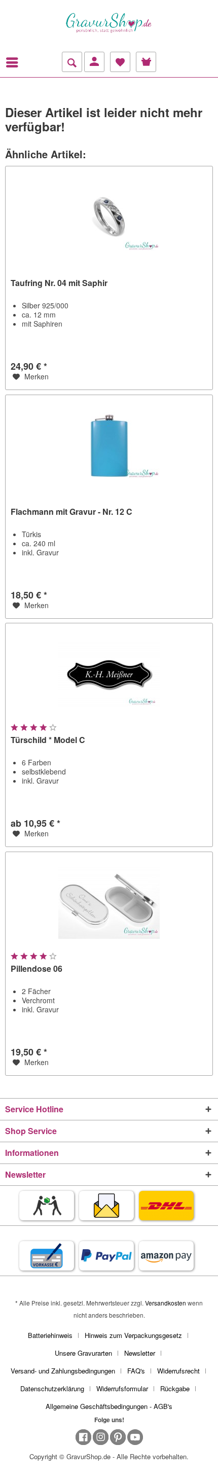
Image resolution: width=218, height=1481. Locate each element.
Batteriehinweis (50, 1335)
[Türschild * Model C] (109, 674)
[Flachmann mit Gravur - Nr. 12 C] (109, 445)
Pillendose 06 (36, 969)
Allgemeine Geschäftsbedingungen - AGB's (109, 1406)
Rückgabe (175, 1388)
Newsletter (139, 1353)
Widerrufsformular (122, 1388)
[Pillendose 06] (109, 902)
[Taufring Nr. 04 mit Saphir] (109, 217)
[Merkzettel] (120, 62)
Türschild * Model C (48, 740)
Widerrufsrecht (178, 1371)
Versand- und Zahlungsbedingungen (63, 1371)
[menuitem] (14, 62)
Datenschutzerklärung (52, 1388)
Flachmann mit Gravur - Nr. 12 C (71, 512)
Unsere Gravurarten (83, 1353)
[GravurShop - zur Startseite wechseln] (109, 23)
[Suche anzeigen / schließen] (72, 62)
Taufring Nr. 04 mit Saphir (59, 283)
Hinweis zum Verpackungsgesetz (133, 1335)
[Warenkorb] (146, 62)
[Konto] (94, 62)
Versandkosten (165, 1302)
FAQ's (136, 1371)
